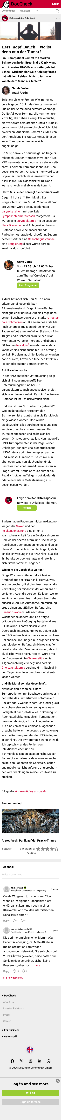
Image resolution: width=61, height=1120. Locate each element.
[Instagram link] (31, 1061)
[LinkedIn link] (39, 1061)
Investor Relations (13, 1008)
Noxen (20, 526)
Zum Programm (28, 285)
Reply (6, 920)
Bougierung (15, 243)
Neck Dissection (12, 225)
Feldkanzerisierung (14, 530)
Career (7, 1021)
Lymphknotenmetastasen (18, 216)
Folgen (27, 507)
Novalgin (22, 345)
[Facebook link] (12, 1061)
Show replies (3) (15, 977)
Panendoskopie (12, 612)
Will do (30, 1092)
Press (6, 1014)
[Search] (56, 11)
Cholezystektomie (13, 667)
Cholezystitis (35, 658)
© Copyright (7, 849)
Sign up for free (30, 1102)
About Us (8, 1002)
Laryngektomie (26, 220)
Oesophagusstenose (41, 239)
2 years (54, 889)
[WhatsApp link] (48, 1061)
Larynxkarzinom (12, 211)
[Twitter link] (21, 1061)
